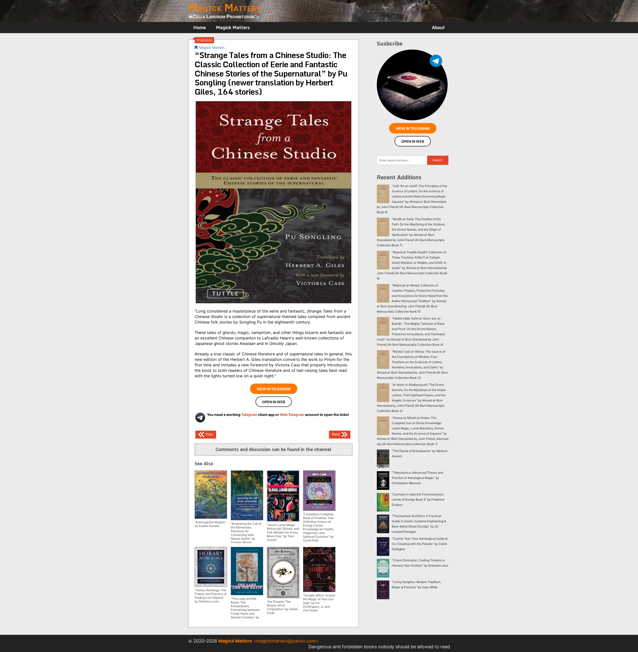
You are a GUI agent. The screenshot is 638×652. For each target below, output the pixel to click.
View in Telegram (274, 389)
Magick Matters (233, 27)
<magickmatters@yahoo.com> (286, 641)
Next (336, 434)
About (438, 27)
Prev (209, 434)
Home (199, 27)
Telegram (249, 414)
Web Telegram (292, 414)
